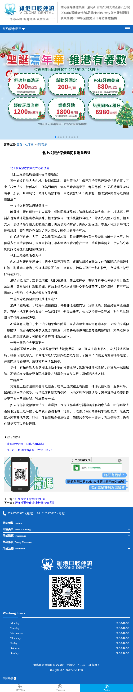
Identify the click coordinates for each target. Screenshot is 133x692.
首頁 (19, 144)
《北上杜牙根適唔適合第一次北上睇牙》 (29, 450)
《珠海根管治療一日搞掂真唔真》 (25, 443)
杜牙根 (29, 144)
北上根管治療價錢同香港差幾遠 (29, 168)
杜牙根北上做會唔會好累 (30, 499)
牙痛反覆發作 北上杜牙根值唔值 (35, 502)
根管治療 (41, 144)
